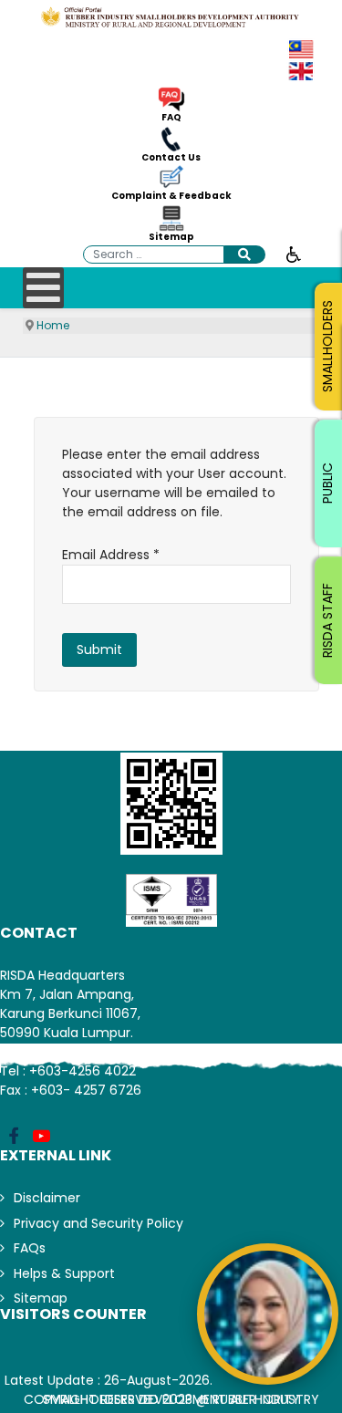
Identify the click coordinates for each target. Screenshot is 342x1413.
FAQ (171, 117)
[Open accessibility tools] (293, 253)
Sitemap (171, 237)
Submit (99, 649)
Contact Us (171, 157)
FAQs (30, 1248)
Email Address (111, 554)
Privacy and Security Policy (98, 1223)
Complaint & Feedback (171, 196)
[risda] (171, 17)
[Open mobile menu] (43, 287)
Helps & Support (64, 1273)
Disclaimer (47, 1198)
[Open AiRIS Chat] (267, 1314)
